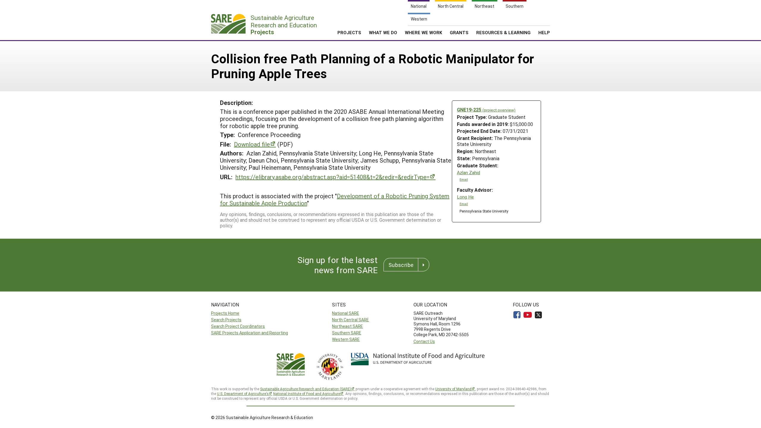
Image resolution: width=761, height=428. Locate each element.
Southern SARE (346, 333)
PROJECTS (349, 32)
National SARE (345, 313)
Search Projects (226, 319)
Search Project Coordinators (238, 326)
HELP (544, 32)
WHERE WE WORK (423, 32)
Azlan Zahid (468, 172)
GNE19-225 (486, 109)
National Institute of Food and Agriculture (306, 393)
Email (464, 179)
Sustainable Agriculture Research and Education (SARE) (305, 388)
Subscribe (401, 264)
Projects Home (225, 313)
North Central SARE (350, 319)
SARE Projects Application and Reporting (249, 333)
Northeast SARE (347, 326)
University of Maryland (453, 388)
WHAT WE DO (383, 32)
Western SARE (346, 339)
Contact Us (424, 341)
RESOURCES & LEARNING (503, 32)
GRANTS (459, 32)
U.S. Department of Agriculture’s (243, 393)
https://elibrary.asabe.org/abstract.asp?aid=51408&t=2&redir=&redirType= (332, 177)
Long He (465, 196)
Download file (252, 144)
